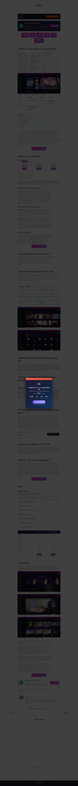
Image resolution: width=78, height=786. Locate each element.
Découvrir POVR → (39, 401)
